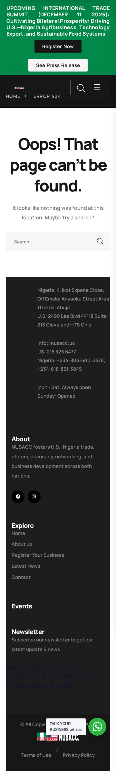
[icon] (18, 496)
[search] (80, 88)
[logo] (19, 87)
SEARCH (100, 241)
